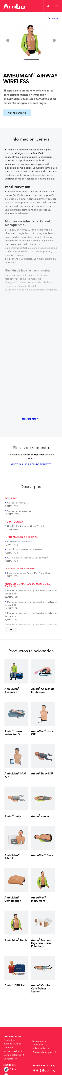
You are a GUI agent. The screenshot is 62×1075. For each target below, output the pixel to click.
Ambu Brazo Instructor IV (13, 733)
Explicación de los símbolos (20, 541)
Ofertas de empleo (42, 1052)
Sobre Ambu (39, 1048)
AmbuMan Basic (42, 855)
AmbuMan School (12, 857)
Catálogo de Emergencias (19, 511)
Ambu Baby (12, 816)
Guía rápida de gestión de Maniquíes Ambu (27, 558)
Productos (9, 1040)
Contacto (8, 1058)
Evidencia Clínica (12, 1043)
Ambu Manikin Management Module (24, 550)
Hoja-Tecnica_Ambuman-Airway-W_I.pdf (25, 526)
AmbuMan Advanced (12, 690)
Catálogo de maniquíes (18, 503)
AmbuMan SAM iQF (15, 775)
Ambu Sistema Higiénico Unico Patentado (41, 943)
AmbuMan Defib (15, 940)
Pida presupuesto (17, 113)
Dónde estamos (12, 1055)
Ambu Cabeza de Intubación (42, 690)
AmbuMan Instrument (38, 899)
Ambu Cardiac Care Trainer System (41, 988)
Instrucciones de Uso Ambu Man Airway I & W (28, 573)
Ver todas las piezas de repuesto (31, 464)
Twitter (13, 1069)
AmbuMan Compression (12, 899)
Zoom (53, 18)
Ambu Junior (40, 816)
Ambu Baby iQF (42, 773)
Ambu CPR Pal (14, 985)
